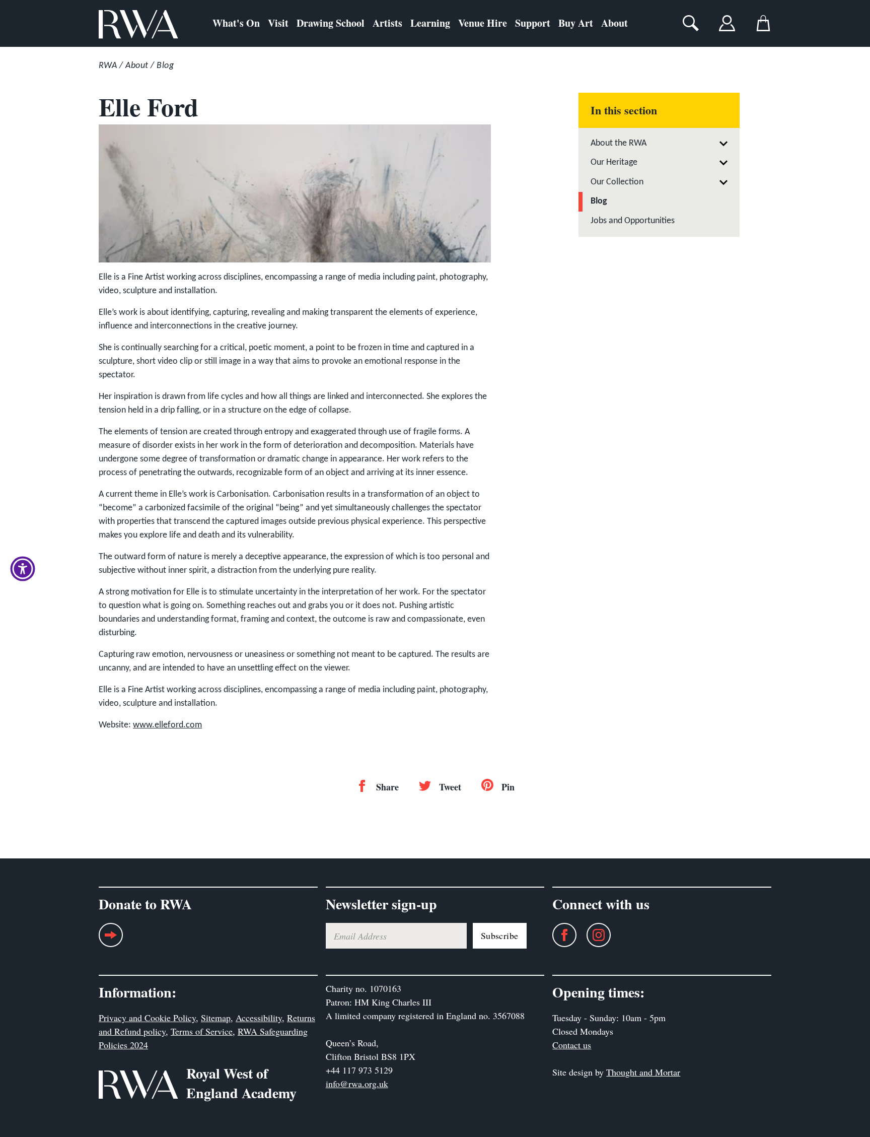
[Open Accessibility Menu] (22, 568)
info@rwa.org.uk (357, 1084)
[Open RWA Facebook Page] (559, 935)
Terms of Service (202, 1031)
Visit (278, 23)
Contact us (571, 1045)
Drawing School (331, 23)
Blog (165, 66)
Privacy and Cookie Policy (147, 1018)
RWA (108, 66)
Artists (387, 23)
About (614, 23)
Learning (430, 23)
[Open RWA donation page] (111, 939)
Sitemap (216, 1018)
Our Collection (617, 182)
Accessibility (259, 1018)
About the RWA (618, 143)
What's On (236, 23)
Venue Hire (482, 23)
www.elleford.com (167, 725)
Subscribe (500, 935)
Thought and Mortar (643, 1072)
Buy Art (575, 23)
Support (532, 23)
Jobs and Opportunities (633, 221)
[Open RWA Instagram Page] (593, 935)
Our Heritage (614, 162)
